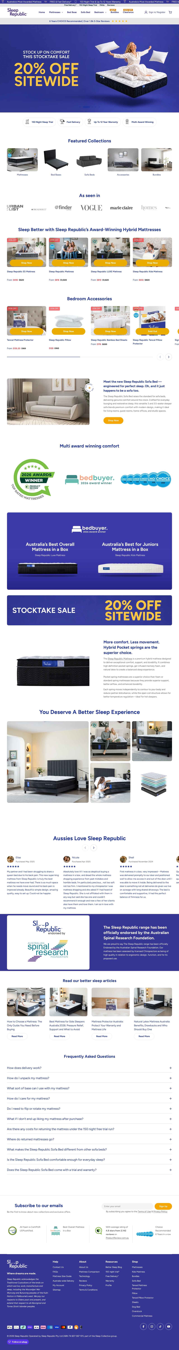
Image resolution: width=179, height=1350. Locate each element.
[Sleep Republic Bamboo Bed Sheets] (110, 320)
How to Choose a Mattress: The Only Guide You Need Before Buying (24, 1025)
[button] (83, 107)
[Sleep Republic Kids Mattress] (152, 252)
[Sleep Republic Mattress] (68, 252)
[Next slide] (99, 107)
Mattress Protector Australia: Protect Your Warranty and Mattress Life (107, 1025)
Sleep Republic (21, 1336)
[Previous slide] (80, 107)
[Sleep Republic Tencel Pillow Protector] (152, 320)
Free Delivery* (70, 5)
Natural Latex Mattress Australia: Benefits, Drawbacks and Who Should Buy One (152, 1025)
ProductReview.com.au (117, 1238)
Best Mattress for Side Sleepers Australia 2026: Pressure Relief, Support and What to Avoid (66, 1025)
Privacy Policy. (160, 1211)
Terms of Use (144, 1211)
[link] (33, 479)
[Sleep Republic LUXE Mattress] (110, 252)
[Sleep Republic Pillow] (68, 320)
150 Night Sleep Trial (88, 5)
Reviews (111, 5)
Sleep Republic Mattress (120, 658)
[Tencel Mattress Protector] (26, 320)
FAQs (102, 5)
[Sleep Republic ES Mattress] (26, 252)
